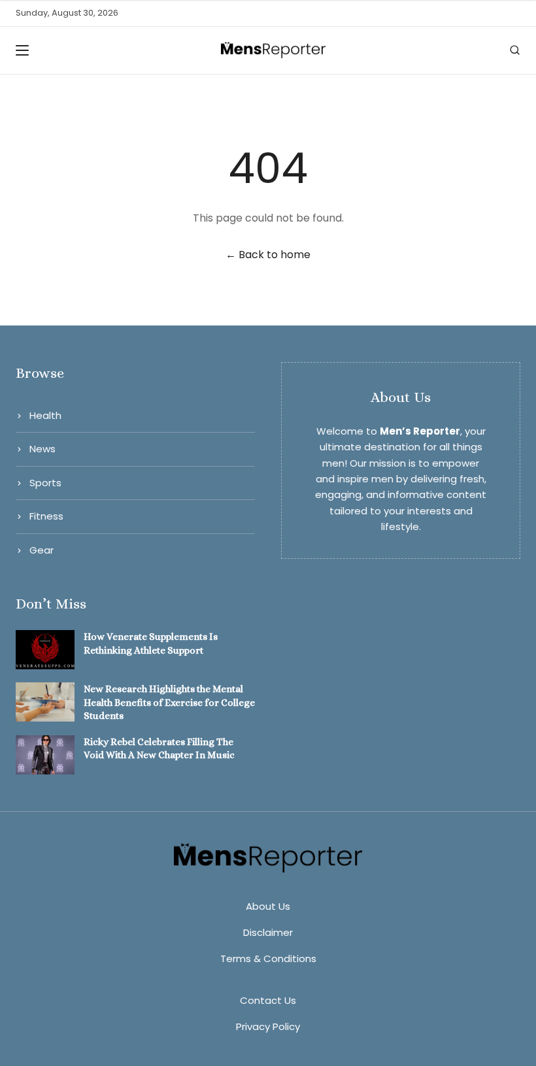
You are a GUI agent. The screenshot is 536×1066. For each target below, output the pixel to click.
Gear (41, 550)
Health (45, 415)
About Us (268, 906)
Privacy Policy (268, 1026)
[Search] (514, 50)
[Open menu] (26, 50)
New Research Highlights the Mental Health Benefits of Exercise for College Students (169, 702)
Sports (45, 483)
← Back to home (268, 254)
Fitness (46, 516)
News (42, 449)
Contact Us (268, 1000)
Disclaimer (268, 932)
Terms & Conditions (268, 958)
